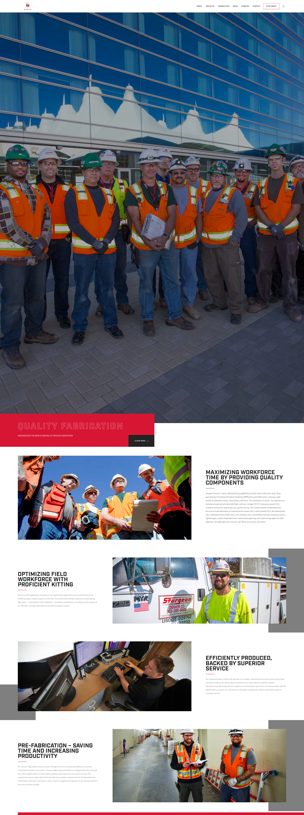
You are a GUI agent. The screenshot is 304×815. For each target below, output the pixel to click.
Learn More (140, 441)
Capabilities (223, 6)
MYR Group (271, 6)
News (235, 6)
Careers (245, 6)
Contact (256, 6)
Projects (210, 6)
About (199, 6)
